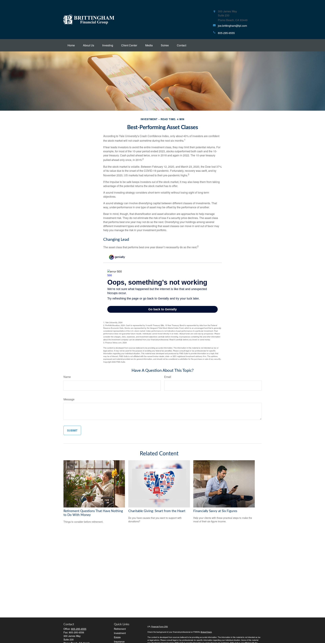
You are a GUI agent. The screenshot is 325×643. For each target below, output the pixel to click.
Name (67, 377)
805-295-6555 (78, 628)
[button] (71, 45)
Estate (117, 637)
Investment (120, 633)
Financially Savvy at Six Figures (215, 511)
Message (68, 399)
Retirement (120, 628)
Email (167, 377)
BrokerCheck (206, 631)
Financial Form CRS (159, 626)
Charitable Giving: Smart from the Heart (156, 511)
